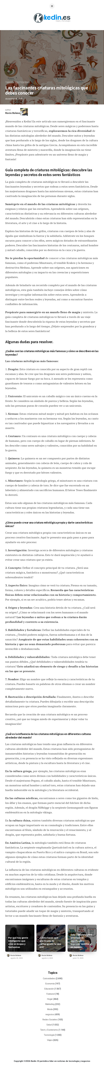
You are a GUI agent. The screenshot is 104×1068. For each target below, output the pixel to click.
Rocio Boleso (12, 113)
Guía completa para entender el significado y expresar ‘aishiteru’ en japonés (81, 941)
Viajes (50, 1040)
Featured (50, 994)
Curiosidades (49, 978)
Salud (49, 1024)
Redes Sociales (49, 1019)
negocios (50, 1014)
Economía (49, 983)
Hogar (50, 999)
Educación (49, 988)
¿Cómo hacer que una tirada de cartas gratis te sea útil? (50, 942)
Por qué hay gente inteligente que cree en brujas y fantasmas (18, 942)
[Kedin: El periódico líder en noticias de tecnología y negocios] (52, 25)
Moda (50, 1009)
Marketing (50, 1004)
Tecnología (49, 1035)
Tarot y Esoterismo (17, 82)
